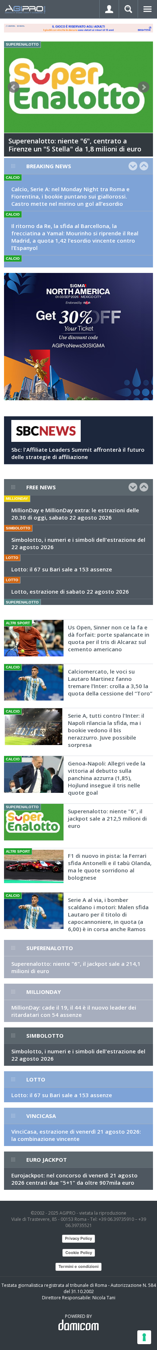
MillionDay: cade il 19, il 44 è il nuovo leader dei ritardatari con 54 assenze (73, 1011)
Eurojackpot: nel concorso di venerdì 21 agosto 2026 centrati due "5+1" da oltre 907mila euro (74, 1179)
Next (143, 87)
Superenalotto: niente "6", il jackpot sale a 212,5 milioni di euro (107, 818)
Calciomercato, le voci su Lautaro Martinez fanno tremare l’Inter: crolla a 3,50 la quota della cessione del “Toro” (110, 682)
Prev (13, 87)
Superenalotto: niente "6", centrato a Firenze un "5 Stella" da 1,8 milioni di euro (74, 144)
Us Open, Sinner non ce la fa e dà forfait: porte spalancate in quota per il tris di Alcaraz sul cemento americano (108, 638)
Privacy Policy (78, 1238)
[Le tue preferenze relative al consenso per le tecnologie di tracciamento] (144, 1337)
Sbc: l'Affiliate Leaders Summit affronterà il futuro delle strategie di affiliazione (78, 453)
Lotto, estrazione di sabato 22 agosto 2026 (70, 591)
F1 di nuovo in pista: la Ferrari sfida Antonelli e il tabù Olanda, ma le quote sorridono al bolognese (110, 866)
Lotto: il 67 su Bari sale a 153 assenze (61, 569)
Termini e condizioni (78, 1266)
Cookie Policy (78, 1252)
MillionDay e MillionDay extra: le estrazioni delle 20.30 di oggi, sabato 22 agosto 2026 (75, 513)
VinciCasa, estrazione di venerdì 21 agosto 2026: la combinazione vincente (76, 1135)
